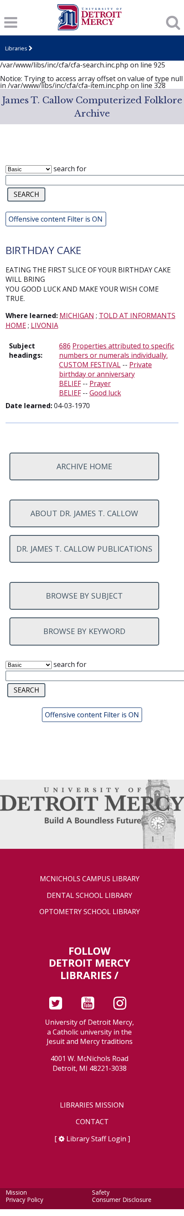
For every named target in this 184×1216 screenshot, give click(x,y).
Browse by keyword (84, 631)
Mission (16, 1192)
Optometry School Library (89, 912)
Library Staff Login (96, 1138)
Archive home (84, 466)
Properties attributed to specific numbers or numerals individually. (116, 350)
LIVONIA (44, 325)
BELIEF (70, 383)
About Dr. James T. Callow (84, 513)
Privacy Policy (24, 1200)
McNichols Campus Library (89, 879)
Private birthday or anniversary (105, 369)
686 (65, 346)
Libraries (16, 48)
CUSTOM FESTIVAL (90, 364)
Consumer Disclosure (121, 1200)
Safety (101, 1192)
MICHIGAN (76, 315)
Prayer (100, 383)
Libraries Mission (92, 1105)
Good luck (105, 393)
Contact (92, 1122)
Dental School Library (89, 896)
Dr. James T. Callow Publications (84, 549)
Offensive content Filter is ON (56, 219)
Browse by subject (84, 595)
